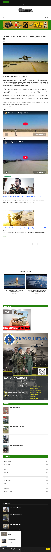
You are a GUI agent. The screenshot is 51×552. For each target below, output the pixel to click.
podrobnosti (18, 550)
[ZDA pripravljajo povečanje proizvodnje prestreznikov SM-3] (14, 281)
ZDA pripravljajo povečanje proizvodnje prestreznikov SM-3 (25, 1)
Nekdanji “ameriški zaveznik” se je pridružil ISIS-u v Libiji (22, 196)
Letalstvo (26, 472)
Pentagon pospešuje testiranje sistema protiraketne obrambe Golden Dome (37, 291)
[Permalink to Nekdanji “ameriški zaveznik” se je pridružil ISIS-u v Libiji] (18, 178)
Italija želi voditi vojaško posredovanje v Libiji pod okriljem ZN (24, 228)
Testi (26, 483)
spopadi (5, 246)
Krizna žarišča (26, 469)
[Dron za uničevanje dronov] (4, 534)
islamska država (20, 243)
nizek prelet (40, 243)
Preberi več (5, 205)
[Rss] (30, 4)
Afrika (5, 243)
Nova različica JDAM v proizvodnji (13, 540)
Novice (26, 477)
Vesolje (26, 486)
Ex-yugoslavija (26, 464)
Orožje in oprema (26, 480)
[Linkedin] (25, 4)
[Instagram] (23, 4)
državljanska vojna (11, 243)
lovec (31, 243)
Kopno (26, 466)
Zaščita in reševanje (26, 491)
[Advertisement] (25, 258)
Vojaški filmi (26, 488)
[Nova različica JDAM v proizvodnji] (4, 541)
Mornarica (26, 475)
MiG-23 (35, 243)
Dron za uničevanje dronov (12, 533)
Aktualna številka (26, 461)
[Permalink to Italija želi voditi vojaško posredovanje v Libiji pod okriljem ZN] (18, 210)
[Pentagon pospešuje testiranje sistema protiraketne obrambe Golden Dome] (36, 281)
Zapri (48, 548)
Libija (26, 243)
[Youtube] (27, 4)
